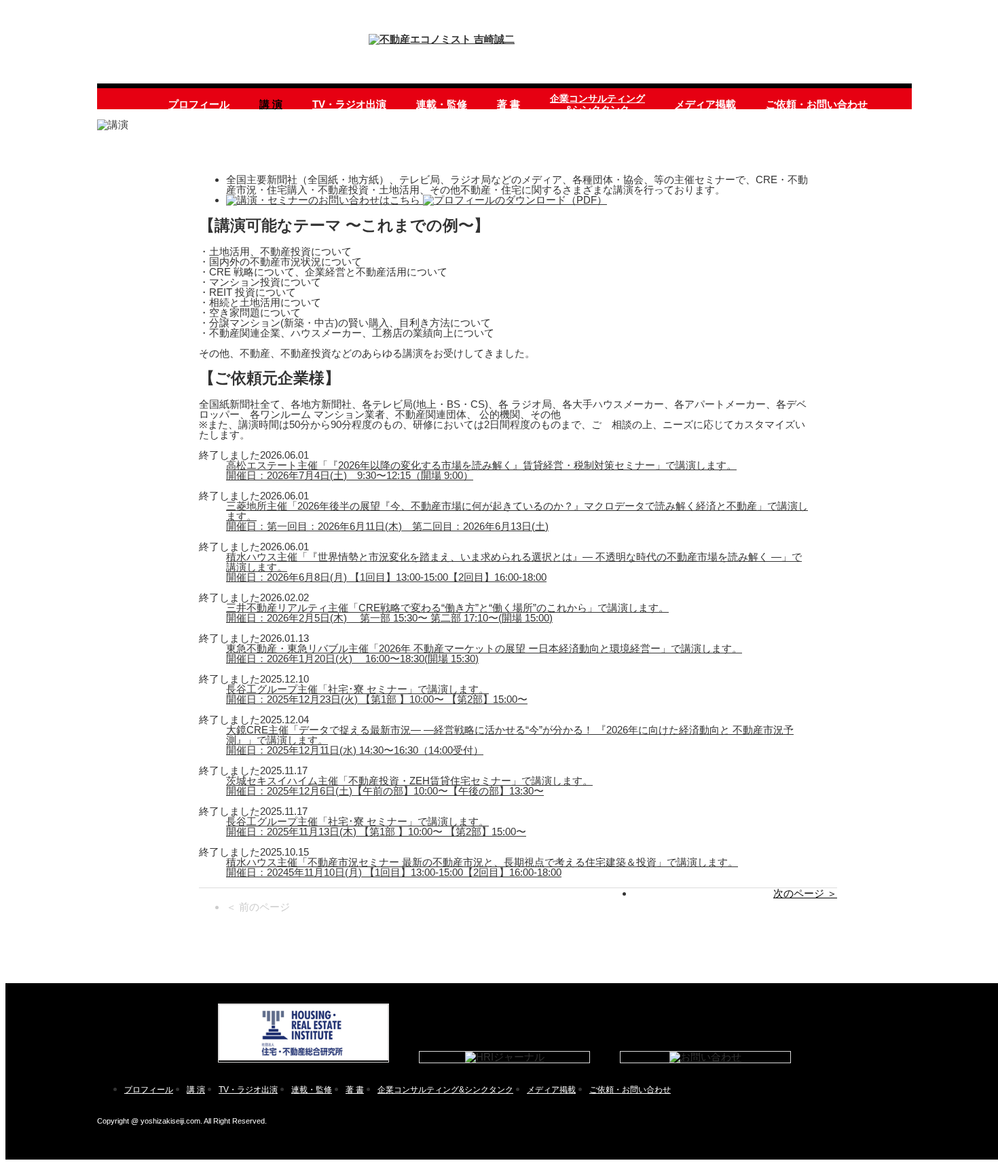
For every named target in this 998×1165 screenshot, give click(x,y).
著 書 (508, 104)
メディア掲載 (705, 104)
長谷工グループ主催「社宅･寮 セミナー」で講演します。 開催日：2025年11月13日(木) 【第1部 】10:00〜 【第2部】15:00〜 (376, 826)
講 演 (270, 104)
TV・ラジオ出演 (349, 104)
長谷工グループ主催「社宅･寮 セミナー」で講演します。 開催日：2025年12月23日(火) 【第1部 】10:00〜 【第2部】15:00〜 (377, 694)
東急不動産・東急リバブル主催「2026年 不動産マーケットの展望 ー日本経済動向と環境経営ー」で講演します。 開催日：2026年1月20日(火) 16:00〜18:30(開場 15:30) (484, 653)
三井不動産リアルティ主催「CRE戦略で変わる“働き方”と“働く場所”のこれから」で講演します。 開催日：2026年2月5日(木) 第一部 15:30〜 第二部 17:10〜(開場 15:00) (447, 613)
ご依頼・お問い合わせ (817, 104)
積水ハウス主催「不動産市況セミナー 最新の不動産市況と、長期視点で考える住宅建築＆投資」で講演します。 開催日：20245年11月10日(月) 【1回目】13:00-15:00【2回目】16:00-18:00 (482, 867)
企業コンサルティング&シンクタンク (597, 104)
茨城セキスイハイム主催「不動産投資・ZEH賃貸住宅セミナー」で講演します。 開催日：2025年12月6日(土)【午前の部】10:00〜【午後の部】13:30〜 (409, 786)
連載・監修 (441, 104)
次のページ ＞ (805, 893)
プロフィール (198, 104)
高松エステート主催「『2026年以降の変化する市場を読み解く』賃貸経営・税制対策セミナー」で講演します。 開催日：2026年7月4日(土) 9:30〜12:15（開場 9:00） (481, 470)
